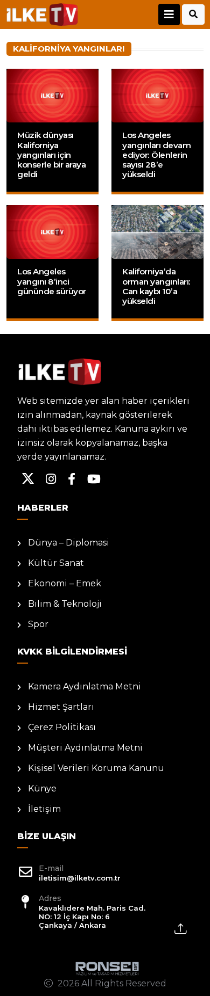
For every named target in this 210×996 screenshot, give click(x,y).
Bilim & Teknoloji (65, 604)
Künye (42, 788)
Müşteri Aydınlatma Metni (85, 748)
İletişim (44, 809)
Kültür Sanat (56, 563)
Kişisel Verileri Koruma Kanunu (96, 768)
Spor (38, 624)
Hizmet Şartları (61, 707)
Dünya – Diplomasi (68, 542)
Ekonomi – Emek (64, 583)
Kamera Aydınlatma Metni (84, 686)
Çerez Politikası (62, 727)
